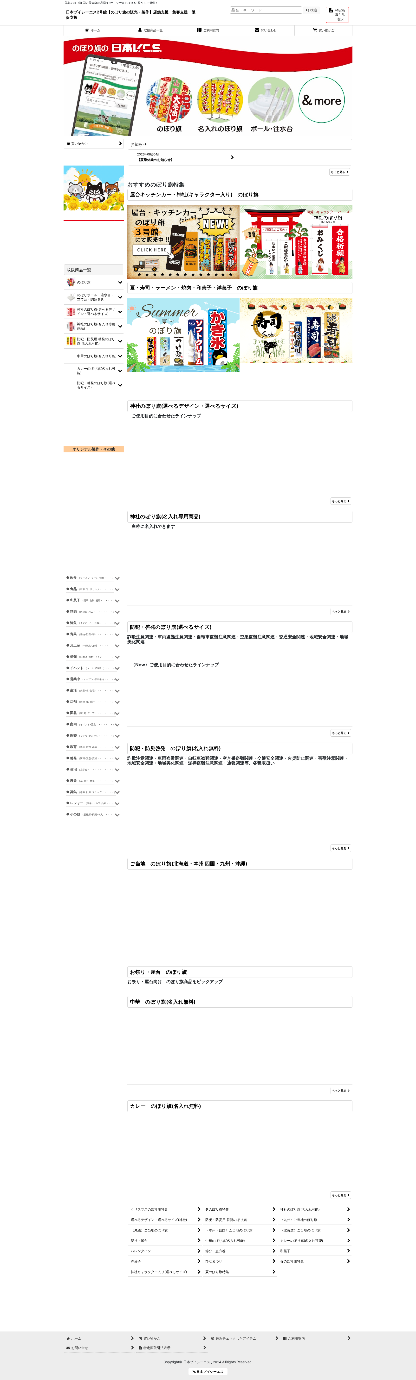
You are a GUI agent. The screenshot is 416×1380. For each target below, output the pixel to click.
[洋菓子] (296, 496)
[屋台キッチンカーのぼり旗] (183, 242)
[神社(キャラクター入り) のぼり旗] (296, 242)
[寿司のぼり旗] (296, 335)
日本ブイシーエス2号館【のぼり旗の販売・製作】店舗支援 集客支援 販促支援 (130, 15)
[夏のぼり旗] (183, 335)
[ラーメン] (183, 415)
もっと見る (338, 172)
